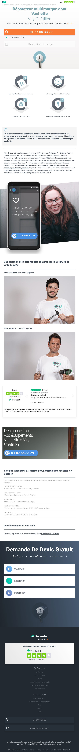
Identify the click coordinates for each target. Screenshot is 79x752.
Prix (39, 705)
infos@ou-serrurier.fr (39, 728)
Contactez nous (39, 675)
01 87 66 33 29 (41, 32)
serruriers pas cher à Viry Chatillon (16, 168)
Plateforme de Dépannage (39, 685)
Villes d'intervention (39, 699)
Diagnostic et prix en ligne (41, 44)
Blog (39, 712)
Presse (39, 679)
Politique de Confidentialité (61, 750)
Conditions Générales (28, 750)
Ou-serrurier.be (40, 689)
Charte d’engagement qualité (39, 682)
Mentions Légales (44, 750)
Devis (39, 709)
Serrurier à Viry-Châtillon (50, 534)
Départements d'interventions (39, 702)
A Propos (39, 672)
